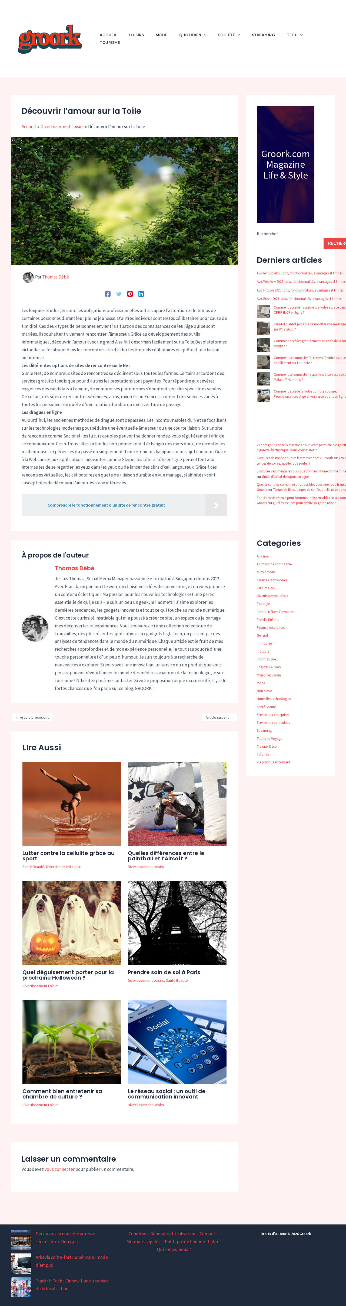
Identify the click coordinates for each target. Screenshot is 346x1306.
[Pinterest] (130, 293)
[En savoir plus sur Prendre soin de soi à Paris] (177, 922)
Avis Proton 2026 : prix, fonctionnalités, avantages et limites (300, 290)
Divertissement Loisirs (64, 866)
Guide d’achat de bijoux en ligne (285, 476)
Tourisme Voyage (269, 738)
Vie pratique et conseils (273, 762)
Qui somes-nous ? (174, 1249)
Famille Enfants (268, 619)
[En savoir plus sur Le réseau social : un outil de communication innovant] (177, 1041)
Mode (261, 683)
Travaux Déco (267, 746)
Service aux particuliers (273, 722)
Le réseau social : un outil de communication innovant (166, 1093)
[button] (203, 35)
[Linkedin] (141, 293)
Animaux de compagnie (274, 564)
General (262, 635)
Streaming (264, 730)
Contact (207, 1234)
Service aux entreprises (273, 714)
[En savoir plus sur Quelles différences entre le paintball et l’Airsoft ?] (177, 803)
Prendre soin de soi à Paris (164, 972)
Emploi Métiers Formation (276, 612)
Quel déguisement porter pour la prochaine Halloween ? (68, 974)
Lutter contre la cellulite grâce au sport (68, 855)
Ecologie (263, 603)
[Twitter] (119, 293)
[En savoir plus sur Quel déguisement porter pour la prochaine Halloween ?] (71, 922)
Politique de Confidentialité (192, 1242)
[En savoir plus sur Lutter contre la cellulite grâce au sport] (71, 803)
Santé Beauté (33, 866)
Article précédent (32, 717)
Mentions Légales (143, 1242)
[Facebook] (108, 293)
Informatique (266, 659)
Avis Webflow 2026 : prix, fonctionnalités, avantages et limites (301, 281)
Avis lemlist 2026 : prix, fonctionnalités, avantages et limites (299, 273)
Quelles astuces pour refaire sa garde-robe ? (304, 503)
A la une (262, 556)
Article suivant (219, 717)
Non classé (264, 691)
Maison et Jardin (269, 675)
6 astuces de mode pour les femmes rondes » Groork (295, 458)
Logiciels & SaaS (269, 667)
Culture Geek (266, 588)
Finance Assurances (271, 627)
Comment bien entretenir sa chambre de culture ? (62, 1093)
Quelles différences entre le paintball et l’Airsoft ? (166, 855)
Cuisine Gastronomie (272, 580)
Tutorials (263, 754)
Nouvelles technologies (274, 698)
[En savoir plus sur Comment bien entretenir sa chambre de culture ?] (71, 1041)
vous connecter (60, 1169)
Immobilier (265, 643)
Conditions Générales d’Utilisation (162, 1234)
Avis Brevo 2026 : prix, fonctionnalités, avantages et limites (299, 298)
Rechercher (267, 233)
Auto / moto (266, 572)
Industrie (263, 651)
